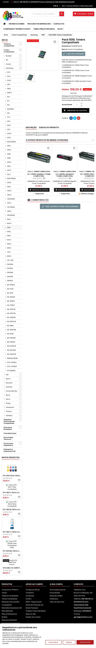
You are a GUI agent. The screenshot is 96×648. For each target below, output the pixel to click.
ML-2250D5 (11, 317)
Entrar (75, 6)
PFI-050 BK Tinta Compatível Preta (12, 551)
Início (5, 40)
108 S (9, 88)
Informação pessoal (57, 590)
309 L (9, 187)
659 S (9, 248)
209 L (9, 158)
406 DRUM (11, 199)
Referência (66, 46)
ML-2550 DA (11, 321)
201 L (8, 129)
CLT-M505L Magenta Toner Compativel (64, 175)
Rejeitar (69, 642)
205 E (9, 150)
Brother (9, 56)
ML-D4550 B (11, 354)
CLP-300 (10, 260)
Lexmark (9, 387)
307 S (9, 170)
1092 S (9, 93)
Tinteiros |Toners (16, 24)
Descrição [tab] (31, 127)
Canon (8, 64)
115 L (8, 105)
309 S (9, 182)
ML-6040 (10, 334)
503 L (9, 219)
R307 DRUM (11, 178)
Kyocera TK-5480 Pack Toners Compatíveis (12, 568)
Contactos (58, 24)
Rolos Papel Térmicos (8, 438)
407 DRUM (11, 207)
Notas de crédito (56, 596)
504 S (9, 223)
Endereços (54, 599)
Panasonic (10, 407)
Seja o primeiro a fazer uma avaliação (61, 206)
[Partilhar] (71, 118)
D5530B (10, 272)
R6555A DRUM (12, 358)
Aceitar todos (85, 642)
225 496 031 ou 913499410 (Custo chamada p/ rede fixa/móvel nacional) (47, 2)
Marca (64, 49)
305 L (9, 166)
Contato (6, 2)
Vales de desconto (57, 602)
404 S (9, 191)
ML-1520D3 (11, 297)
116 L (8, 113)
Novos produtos (10, 457)
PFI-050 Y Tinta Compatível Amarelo (12, 493)
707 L (9, 252)
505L (9, 227)
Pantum (9, 411)
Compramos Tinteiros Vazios (16, 29)
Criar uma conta (86, 6)
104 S (9, 80)
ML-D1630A (11, 342)
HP (7, 60)
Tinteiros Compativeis (9, 45)
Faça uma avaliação (75, 54)
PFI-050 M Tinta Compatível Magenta (12, 509)
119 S (8, 121)
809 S (9, 256)
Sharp (8, 403)
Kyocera (9, 383)
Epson (8, 379)
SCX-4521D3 (11, 362)
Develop (9, 415)
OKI (7, 375)
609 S (9, 244)
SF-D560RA (11, 370)
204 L (9, 137)
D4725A (10, 268)
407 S (9, 203)
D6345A (10, 276)
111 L (8, 101)
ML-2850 (10, 325)
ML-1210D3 (11, 285)
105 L (8, 84)
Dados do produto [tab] (49, 127)
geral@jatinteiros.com (83, 617)
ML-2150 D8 (11, 313)
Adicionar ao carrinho (75, 110)
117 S (8, 117)
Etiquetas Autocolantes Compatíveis (9, 421)
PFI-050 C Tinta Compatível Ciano (12, 532)
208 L (9, 154)
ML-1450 (10, 293)
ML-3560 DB (11, 330)
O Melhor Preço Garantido (36, 611)
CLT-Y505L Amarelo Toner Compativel (38, 175)
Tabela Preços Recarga (44, 29)
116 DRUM (10, 109)
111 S (8, 97)
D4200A (10, 264)
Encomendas (55, 593)
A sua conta (56, 584)
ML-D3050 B (11, 346)
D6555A (10, 281)
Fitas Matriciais (10, 433)
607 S (9, 240)
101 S (8, 72)
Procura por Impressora (38, 24)
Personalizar (53, 642)
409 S (9, 211)
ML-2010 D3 (11, 309)
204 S (9, 133)
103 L (8, 76)
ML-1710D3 (11, 305)
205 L (9, 146)
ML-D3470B (11, 350)
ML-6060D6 (11, 338)
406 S (9, 195)
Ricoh (8, 395)
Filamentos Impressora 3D (9, 450)
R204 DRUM (11, 142)
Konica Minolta (11, 391)
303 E (9, 162)
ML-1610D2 (11, 301)
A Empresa (30, 596)
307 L (9, 174)
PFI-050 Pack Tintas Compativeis (12, 476)
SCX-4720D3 (12, 366)
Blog (60, 29)
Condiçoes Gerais (33, 590)
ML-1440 (10, 289)
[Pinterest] (78, 118)
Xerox (8, 399)
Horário (28, 599)
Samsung (9, 68)
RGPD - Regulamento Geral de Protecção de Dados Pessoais (34, 605)
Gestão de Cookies (33, 617)
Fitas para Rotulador (8, 428)
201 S (9, 125)
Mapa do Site (31, 614)
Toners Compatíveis (9, 51)
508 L (9, 236)
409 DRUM (11, 215)
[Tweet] (75, 118)
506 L (9, 231)
